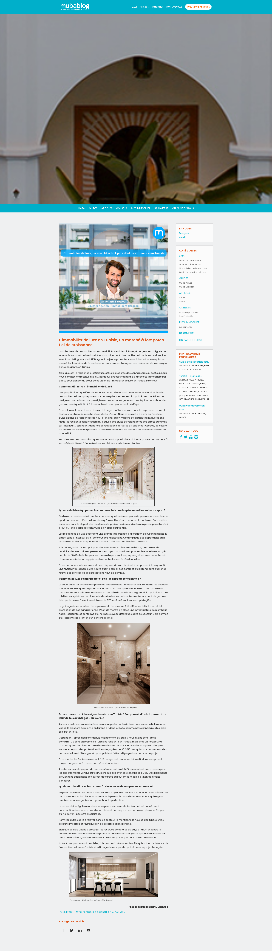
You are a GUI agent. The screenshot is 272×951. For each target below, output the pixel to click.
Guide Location (186, 286)
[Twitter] (185, 437)
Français (184, 233)
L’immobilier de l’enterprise (193, 268)
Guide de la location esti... (194, 361)
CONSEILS (104, 912)
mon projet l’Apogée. (151, 847)
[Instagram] (196, 437)
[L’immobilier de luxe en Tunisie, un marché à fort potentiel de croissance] (113, 278)
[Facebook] (181, 437)
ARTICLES (80, 912)
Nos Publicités (117, 912)
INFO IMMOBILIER (189, 322)
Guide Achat (185, 282)
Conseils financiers (188, 391)
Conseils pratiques (188, 312)
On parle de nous (190, 340)
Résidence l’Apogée (142, 425)
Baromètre (186, 333)
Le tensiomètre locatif (190, 264)
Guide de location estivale (192, 272)
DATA (181, 255)
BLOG (88, 912)
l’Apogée (66, 547)
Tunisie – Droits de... (190, 376)
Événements (185, 326)
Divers (182, 301)
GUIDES (183, 278)
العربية (182, 237)
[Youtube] (191, 437)
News (182, 297)
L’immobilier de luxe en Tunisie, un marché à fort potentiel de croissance (112, 342)
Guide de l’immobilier (190, 260)
